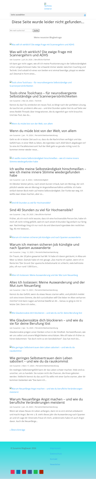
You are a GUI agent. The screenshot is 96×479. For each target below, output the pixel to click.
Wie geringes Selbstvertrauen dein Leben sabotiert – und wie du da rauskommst (41, 359)
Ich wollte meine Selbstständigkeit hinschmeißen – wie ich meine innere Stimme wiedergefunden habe (48, 172)
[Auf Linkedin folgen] (18, 472)
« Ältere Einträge (17, 429)
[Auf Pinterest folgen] (24, 472)
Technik (38, 101)
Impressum (55, 448)
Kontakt (53, 459)
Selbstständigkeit (41, 180)
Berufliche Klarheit (42, 59)
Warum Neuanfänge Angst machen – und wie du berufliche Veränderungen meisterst (46, 401)
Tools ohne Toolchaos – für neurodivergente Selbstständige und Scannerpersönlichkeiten (43, 94)
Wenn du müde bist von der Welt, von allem (43, 131)
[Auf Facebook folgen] (30, 472)
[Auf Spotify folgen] (36, 472)
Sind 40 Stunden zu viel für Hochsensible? (41, 210)
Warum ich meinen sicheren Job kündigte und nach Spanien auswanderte (44, 246)
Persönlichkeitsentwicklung (46, 135)
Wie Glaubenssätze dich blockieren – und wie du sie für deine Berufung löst (46, 322)
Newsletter (55, 464)
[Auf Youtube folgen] (41, 472)
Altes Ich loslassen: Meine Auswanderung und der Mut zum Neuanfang (47, 284)
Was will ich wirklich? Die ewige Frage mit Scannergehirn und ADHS (41, 53)
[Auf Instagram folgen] (13, 472)
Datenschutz (56, 453)
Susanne (16, 59)
